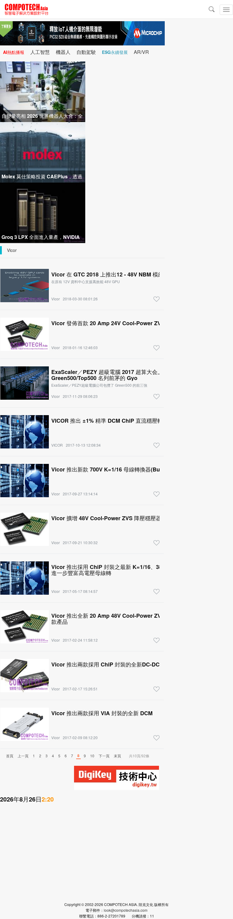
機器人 (63, 51)
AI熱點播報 (13, 52)
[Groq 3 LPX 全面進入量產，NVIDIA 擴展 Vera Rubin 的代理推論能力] (42, 212)
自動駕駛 (86, 51)
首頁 (9, 755)
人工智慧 (40, 51)
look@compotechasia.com (125, 910)
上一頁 (23, 755)
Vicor (12, 250)
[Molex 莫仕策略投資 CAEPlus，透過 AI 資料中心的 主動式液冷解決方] (42, 151)
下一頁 (104, 755)
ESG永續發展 (115, 52)
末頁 (117, 755)
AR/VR (141, 51)
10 (92, 755)
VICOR (57, 445)
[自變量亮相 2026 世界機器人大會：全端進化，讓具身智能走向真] (42, 91)
